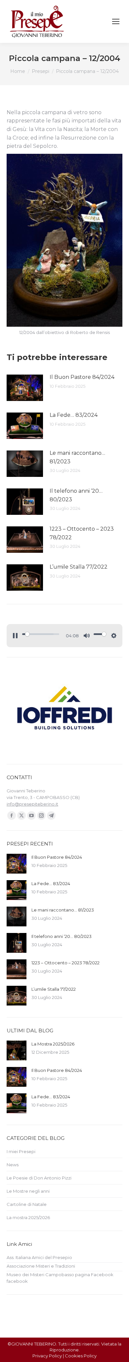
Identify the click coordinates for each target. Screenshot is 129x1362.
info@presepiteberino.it (32, 804)
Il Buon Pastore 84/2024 (82, 377)
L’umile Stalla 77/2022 (79, 567)
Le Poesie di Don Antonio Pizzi (39, 1177)
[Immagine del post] (25, 388)
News (13, 1164)
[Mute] (86, 635)
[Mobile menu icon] (115, 21)
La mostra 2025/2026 (28, 1217)
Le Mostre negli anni (28, 1191)
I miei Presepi (21, 1151)
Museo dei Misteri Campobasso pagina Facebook (60, 1274)
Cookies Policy (81, 1355)
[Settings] (113, 635)
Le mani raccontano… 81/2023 (77, 457)
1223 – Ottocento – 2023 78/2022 (82, 533)
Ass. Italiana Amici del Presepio (39, 1257)
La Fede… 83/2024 (74, 415)
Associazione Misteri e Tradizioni (41, 1266)
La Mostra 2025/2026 (52, 1043)
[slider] (40, 634)
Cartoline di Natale (27, 1204)
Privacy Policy (47, 1355)
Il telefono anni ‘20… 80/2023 (76, 495)
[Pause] (15, 635)
